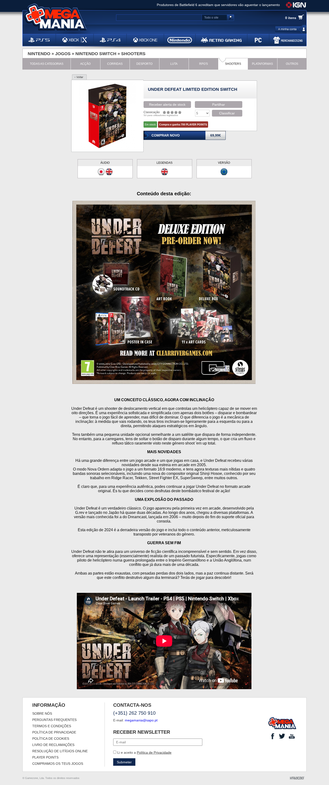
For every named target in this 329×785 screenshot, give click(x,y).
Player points (45, 757)
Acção (85, 63)
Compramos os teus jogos (57, 763)
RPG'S (203, 63)
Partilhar (218, 104)
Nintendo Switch (95, 53)
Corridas (115, 63)
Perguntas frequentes (54, 720)
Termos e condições (51, 726)
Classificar (227, 113)
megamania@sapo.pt (141, 720)
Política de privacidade (54, 732)
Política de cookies (50, 738)
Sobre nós (42, 713)
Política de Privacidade (154, 752)
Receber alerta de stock (167, 104)
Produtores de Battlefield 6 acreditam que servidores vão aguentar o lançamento (218, 5)
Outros (292, 63)
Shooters (133, 53)
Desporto (144, 63)
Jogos (63, 53)
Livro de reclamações (53, 745)
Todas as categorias (46, 63)
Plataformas (262, 63)
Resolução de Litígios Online (60, 751)
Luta (174, 63)
